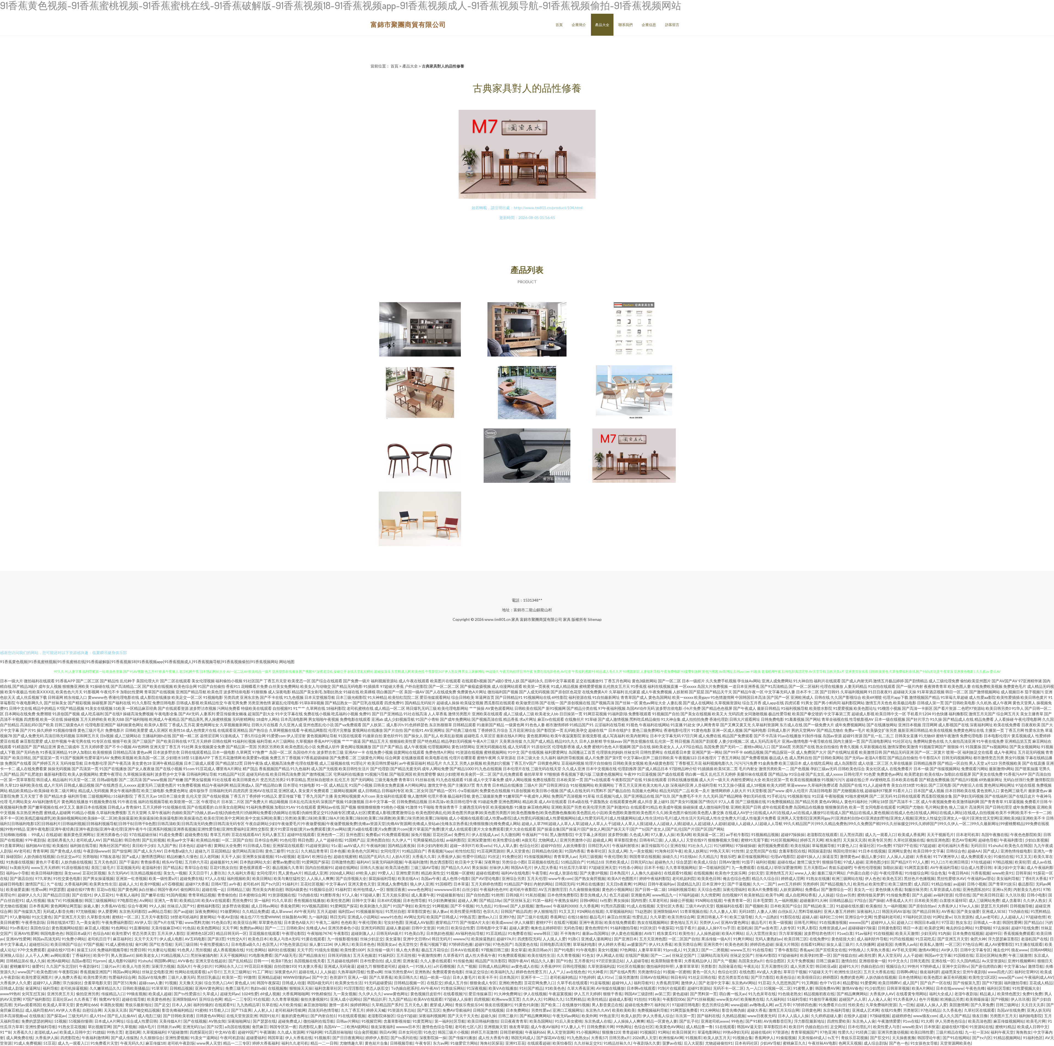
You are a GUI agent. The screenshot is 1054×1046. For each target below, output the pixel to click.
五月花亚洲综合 (522, 730)
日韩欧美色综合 (851, 768)
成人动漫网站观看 (507, 686)
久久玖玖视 (1015, 895)
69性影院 (560, 697)
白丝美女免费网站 (284, 686)
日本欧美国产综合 (785, 906)
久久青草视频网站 (681, 867)
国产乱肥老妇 (31, 774)
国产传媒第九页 (27, 911)
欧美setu (483, 845)
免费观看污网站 (974, 768)
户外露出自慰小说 (861, 873)
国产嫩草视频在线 (43, 807)
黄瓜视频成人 (1023, 735)
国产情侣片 (708, 801)
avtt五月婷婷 (789, 884)
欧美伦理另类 (594, 807)
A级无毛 (529, 840)
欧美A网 (684, 834)
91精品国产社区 (231, 774)
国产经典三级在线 (461, 730)
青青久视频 (849, 746)
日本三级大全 (528, 757)
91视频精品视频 (765, 834)
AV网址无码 (414, 917)
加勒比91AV (285, 807)
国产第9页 (613, 757)
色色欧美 (348, 922)
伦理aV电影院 (782, 856)
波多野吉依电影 (668, 708)
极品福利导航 (459, 796)
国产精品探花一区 (779, 752)
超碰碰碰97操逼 (862, 928)
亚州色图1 (354, 834)
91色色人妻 (535, 724)
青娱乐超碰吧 (840, 867)
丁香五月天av (145, 796)
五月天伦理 (536, 878)
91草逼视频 (1014, 801)
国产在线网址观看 (843, 752)
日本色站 (186, 845)
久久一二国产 (764, 884)
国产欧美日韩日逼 (987, 895)
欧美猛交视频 (471, 702)
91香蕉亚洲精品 (54, 752)
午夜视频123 (686, 757)
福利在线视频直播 (662, 686)
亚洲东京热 (249, 697)
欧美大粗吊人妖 (656, 785)
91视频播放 (72, 900)
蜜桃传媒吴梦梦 (870, 895)
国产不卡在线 (271, 697)
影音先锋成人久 (593, 895)
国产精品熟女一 (338, 702)
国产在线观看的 (200, 807)
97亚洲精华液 (1030, 680)
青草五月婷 (219, 834)
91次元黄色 (42, 917)
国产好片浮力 (917, 719)
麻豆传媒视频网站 (753, 856)
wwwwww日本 (447, 889)
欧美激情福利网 (965, 801)
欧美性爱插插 (1008, 697)
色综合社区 (529, 845)
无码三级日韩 (186, 944)
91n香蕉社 (19, 928)
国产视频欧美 (756, 906)
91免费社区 (512, 856)
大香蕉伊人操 (448, 856)
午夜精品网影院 (314, 730)
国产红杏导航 (160, 944)
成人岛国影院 (845, 763)
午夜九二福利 (327, 922)
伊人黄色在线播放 (626, 933)
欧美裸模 (367, 691)
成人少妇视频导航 (399, 719)
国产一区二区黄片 (930, 752)
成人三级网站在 (127, 735)
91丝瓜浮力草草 (573, 867)
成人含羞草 (1011, 900)
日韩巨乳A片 (599, 845)
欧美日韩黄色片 (245, 779)
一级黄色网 (514, 724)
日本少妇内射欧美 (432, 845)
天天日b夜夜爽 (618, 884)
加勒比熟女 (333, 691)
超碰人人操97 (709, 928)
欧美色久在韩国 (1018, 845)
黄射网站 (207, 917)
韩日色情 (132, 840)
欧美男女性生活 (102, 884)
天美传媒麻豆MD (165, 928)
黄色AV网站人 (831, 801)
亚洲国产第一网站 (707, 752)
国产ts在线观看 (597, 779)
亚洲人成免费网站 (777, 680)
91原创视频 (521, 790)
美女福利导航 (1007, 878)
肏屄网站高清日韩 (247, 851)
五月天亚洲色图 (652, 938)
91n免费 (884, 845)
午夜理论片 (210, 801)
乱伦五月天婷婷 (722, 774)
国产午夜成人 (744, 708)
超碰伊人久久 (29, 895)
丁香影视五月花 (688, 763)
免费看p (372, 834)
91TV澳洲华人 (945, 856)
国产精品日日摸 (56, 895)
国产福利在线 (119, 702)
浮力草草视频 (790, 933)
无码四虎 (736, 713)
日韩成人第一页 (930, 702)
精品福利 (60, 779)
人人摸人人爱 (554, 938)
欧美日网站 (261, 878)
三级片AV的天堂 (699, 906)
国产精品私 (172, 867)
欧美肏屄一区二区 (476, 774)
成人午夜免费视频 (656, 691)
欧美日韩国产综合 (66, 944)
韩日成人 (44, 779)
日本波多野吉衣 (166, 752)
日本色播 (337, 851)
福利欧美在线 (31, 785)
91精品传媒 (941, 884)
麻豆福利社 (122, 938)
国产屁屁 (696, 691)
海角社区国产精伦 (114, 845)
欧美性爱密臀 (424, 774)
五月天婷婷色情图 (486, 884)
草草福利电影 (584, 944)
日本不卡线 (653, 867)
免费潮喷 (44, 713)
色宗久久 (490, 911)
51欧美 (119, 708)
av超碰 (959, 884)
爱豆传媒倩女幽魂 (231, 713)
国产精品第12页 (229, 763)
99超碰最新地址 (450, 895)
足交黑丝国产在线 (761, 851)
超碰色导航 (987, 840)
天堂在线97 (696, 840)
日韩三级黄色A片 (69, 724)
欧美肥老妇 (914, 774)
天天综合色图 (709, 889)
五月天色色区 (105, 862)
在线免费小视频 (379, 752)
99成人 (38, 834)
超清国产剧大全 (261, 713)
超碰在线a (786, 862)
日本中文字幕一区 (380, 801)
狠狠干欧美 (121, 741)
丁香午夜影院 (785, 949)
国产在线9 (113, 713)
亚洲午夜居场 (590, 922)
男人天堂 (976, 763)
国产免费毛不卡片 (686, 796)
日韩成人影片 (778, 730)
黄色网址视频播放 (356, 746)
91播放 (520, 807)
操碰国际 (13, 856)
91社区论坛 (902, 741)
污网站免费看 (228, 708)
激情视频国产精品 (924, 697)
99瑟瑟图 (57, 889)
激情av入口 (487, 917)
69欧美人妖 (365, 873)
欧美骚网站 (604, 785)
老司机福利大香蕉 (953, 845)
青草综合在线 (196, 867)
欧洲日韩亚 (959, 862)
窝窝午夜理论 (110, 774)
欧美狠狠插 (102, 752)
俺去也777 (249, 917)
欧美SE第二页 (726, 768)
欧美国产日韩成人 (442, 917)
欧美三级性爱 (900, 884)
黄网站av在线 (328, 807)
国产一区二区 (669, 680)
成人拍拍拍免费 (695, 719)
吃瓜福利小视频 (344, 713)
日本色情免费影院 (562, 895)
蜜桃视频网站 (495, 752)
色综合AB (101, 933)
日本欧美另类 (925, 900)
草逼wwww (797, 785)
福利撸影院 (958, 713)
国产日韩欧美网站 (828, 757)
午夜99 (630, 774)
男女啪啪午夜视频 (323, 719)
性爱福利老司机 (887, 917)
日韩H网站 (589, 900)
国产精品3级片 (25, 686)
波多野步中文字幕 (170, 774)
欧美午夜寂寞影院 (566, 735)
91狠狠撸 (259, 691)
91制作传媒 (812, 735)
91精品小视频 (83, 812)
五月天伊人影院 (170, 933)
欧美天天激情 (906, 933)
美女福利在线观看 (391, 796)
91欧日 (443, 928)
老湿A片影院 (876, 757)
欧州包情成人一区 (368, 889)
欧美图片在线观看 (445, 680)
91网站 (639, 884)
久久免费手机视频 (721, 680)
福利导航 (264, 741)
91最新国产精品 (490, 724)
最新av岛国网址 (595, 933)
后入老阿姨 (209, 856)
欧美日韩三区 (795, 938)
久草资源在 (506, 757)
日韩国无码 (564, 884)
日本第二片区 (232, 801)
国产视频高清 (602, 702)
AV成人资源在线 (563, 873)
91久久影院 (142, 702)
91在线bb (688, 856)
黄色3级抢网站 (644, 680)
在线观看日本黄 (677, 752)
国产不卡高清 (765, 735)
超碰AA (974, 851)
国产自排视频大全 (351, 878)
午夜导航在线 (820, 741)
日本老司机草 (967, 834)
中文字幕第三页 (837, 713)
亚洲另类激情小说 (575, 840)
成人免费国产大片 (811, 752)
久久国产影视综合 (846, 697)
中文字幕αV (336, 884)
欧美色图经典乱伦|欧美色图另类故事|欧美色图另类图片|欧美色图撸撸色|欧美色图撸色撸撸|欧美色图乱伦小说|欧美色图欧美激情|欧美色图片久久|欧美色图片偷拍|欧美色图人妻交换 (570, 812)
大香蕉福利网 (75, 884)
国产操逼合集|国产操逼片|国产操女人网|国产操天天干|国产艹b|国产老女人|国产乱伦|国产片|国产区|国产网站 (630, 829)
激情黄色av (849, 856)
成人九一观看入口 (880, 834)
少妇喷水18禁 (177, 757)
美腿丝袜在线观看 (752, 774)
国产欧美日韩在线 (171, 741)
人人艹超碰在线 (328, 840)
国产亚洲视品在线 (639, 796)
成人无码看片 (519, 746)
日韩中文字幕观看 (559, 680)
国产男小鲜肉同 (827, 702)
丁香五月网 (1014, 730)
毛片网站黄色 (936, 807)
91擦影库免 (330, 895)
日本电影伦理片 (997, 735)
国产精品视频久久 (835, 884)
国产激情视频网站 (984, 691)
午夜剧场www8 (96, 851)
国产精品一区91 (443, 790)
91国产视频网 (72, 757)
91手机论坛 (777, 796)
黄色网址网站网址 (999, 785)
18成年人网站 (268, 719)
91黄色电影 (701, 730)
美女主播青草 (1031, 713)
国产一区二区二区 (443, 686)
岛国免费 (711, 746)
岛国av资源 (832, 735)
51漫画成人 (230, 735)
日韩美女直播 (906, 735)
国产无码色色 (27, 752)
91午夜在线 (127, 801)
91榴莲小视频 (889, 708)
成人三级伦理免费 (944, 680)
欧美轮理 (1022, 862)
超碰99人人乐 (883, 922)
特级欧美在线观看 (256, 708)
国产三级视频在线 (750, 801)
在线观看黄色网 (623, 801)
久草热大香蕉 (878, 949)
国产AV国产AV (1004, 680)
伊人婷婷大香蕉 (611, 944)
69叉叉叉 (67, 807)
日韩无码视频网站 (957, 757)
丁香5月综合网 (253, 735)
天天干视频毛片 (940, 834)
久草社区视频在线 (908, 840)
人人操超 (826, 895)
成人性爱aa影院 (982, 697)
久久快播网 (865, 944)
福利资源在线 (580, 697)
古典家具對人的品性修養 (634, 456)
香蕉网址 (557, 917)
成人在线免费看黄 (31, 768)
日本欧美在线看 (904, 779)
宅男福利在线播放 (348, 774)
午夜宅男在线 (79, 741)
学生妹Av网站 (749, 680)
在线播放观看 (412, 757)
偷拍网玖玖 (190, 889)
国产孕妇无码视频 (968, 796)
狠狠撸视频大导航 (723, 840)
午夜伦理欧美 (615, 856)
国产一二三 (274, 928)
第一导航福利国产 (714, 867)
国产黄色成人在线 (65, 851)
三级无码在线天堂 (546, 768)
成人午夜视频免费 (936, 801)
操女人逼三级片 (839, 944)
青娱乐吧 (727, 856)
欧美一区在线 (51, 719)
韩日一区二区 (956, 691)
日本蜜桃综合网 (252, 895)
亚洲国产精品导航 (191, 691)
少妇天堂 (755, 873)
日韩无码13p (641, 862)
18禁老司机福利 (184, 917)
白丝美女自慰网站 (230, 807)
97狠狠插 (552, 774)
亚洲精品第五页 (1018, 741)
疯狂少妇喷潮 (448, 774)
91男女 (807, 702)
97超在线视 (1025, 785)
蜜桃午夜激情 (947, 735)
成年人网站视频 (518, 779)
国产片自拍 (393, 730)
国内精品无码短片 (420, 702)
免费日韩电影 (163, 702)
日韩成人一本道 (986, 922)
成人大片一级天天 (714, 779)
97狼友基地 (110, 856)
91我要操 (973, 746)
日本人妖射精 (590, 741)
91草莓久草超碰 (954, 697)
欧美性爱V (121, 933)
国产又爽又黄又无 (735, 724)
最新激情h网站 (1001, 768)
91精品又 (269, 796)
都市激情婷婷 (557, 724)
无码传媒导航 (71, 763)
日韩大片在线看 (264, 724)
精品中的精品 (44, 708)
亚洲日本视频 (909, 724)
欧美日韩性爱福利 (383, 763)
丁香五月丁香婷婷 (245, 796)
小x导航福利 (468, 790)
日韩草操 (1023, 873)
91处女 (689, 724)
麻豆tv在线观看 (550, 719)
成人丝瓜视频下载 (31, 697)
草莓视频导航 (823, 845)
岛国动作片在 (304, 752)
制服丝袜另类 (915, 889)
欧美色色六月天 (69, 691)
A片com (368, 796)
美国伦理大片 (147, 680)
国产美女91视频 (684, 801)
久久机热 (984, 702)
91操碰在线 (100, 686)
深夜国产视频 (332, 801)
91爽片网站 (743, 938)
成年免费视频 (1024, 807)
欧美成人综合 (705, 862)
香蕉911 (233, 686)
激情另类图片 (459, 713)
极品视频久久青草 (287, 867)
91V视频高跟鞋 (315, 906)
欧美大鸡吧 (776, 785)
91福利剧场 (617, 713)
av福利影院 (455, 840)
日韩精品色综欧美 (547, 851)
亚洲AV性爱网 (26, 933)
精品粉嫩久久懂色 (182, 856)
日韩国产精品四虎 (516, 911)
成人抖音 (645, 801)
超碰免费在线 (196, 834)
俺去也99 (1001, 949)
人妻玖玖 (217, 873)
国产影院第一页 (550, 730)
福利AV (363, 862)
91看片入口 (903, 790)
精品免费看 (984, 719)
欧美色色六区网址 (362, 851)
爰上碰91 (661, 801)
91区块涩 (648, 928)
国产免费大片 (256, 801)
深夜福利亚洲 (681, 785)
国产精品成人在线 (958, 719)
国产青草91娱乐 (1002, 884)
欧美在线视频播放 (805, 779)
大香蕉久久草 (423, 856)
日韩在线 (822, 697)
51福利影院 (123, 796)
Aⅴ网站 (145, 900)
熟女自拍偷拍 (827, 746)
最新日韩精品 (768, 708)
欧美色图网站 (208, 928)
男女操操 (479, 867)
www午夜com (560, 878)
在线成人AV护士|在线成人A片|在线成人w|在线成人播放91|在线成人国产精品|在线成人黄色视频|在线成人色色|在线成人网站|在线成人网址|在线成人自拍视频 (860, 812)
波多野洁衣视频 (202, 708)
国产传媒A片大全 (474, 922)
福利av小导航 (17, 873)
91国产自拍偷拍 (211, 686)
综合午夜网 (137, 906)
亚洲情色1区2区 (200, 933)
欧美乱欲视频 (451, 735)
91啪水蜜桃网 (856, 796)
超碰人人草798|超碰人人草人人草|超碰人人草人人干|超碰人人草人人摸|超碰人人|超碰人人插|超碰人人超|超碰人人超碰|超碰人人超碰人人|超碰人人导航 (652, 823)
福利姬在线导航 (83, 845)
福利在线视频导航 (153, 801)
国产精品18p (490, 900)
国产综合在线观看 (327, 680)
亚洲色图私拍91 (976, 889)
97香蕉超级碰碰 (315, 757)
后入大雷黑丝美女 (761, 933)
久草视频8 (304, 741)
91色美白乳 (221, 922)
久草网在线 (315, 708)
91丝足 (494, 856)
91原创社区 (541, 746)
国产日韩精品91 (509, 697)
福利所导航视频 (570, 757)
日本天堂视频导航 (319, 697)
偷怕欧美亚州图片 (975, 680)
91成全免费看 (171, 834)
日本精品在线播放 (507, 785)
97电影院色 (127, 900)
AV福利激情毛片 (46, 801)
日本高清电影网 (294, 719)
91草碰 (591, 719)
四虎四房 (240, 790)
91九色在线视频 (488, 768)
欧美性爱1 (877, 884)
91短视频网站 (582, 785)
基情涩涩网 (209, 735)
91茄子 (748, 862)
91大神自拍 (803, 680)
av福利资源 (943, 895)
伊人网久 (341, 944)
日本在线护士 (619, 730)
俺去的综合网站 (959, 928)
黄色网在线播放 (74, 801)
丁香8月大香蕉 (1034, 878)
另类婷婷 (810, 884)
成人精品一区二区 (389, 708)
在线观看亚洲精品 (232, 730)
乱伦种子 (127, 680)
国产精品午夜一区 (748, 691)
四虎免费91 (394, 702)
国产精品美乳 (192, 719)
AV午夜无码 (304, 911)
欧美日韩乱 (22, 757)
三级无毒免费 (386, 779)
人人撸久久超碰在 (646, 873)
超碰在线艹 (597, 730)
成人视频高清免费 (279, 763)
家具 (515, 619)
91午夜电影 (586, 949)
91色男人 (185, 949)
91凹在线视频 (901, 938)
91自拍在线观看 (881, 686)
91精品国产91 (582, 724)
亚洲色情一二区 (330, 834)
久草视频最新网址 (235, 724)
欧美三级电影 (152, 790)
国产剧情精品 (916, 680)
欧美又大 (719, 713)
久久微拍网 (510, 834)
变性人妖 (512, 680)
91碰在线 (351, 691)
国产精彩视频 (79, 702)
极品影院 (1025, 884)
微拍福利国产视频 (502, 691)
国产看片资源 (945, 708)
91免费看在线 (519, 933)
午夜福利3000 (565, 906)
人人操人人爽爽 (320, 878)
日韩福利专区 (393, 790)
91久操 (936, 719)
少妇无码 (928, 933)
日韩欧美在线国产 (529, 708)
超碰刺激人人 (362, 933)
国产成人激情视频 (613, 719)
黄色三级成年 (68, 746)
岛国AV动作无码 (640, 708)
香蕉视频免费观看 (1018, 933)
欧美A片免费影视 (763, 889)
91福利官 (343, 889)
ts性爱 (605, 900)
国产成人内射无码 (857, 680)
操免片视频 (420, 834)
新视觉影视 (591, 735)
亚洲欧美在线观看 (487, 713)
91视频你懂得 (65, 730)
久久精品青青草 (314, 851)
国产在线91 (414, 730)
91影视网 (91, 691)
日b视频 (107, 735)
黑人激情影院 (561, 834)
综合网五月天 (1007, 713)
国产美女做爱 (968, 911)
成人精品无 (338, 785)
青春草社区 (596, 851)
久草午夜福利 (159, 812)
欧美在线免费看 (1007, 724)
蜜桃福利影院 (208, 906)
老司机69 (251, 884)
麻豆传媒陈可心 (654, 845)
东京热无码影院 (132, 911)
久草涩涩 (487, 735)
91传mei (501, 906)
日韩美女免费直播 (388, 785)
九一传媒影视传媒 (342, 938)
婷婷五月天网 (811, 840)
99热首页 (467, 917)
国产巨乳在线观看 (368, 702)
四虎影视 (31, 719)
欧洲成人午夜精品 (164, 719)
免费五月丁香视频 (285, 757)
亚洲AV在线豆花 (263, 790)
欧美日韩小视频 (545, 790)
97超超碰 (927, 845)
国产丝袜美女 (55, 702)
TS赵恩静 (643, 911)
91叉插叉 (691, 949)
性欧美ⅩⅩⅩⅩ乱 (42, 691)
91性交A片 (236, 938)
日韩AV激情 (729, 862)
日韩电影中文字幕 (491, 928)
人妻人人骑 (766, 911)
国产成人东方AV (147, 851)
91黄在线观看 (313, 938)
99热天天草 (719, 851)
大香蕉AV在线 (113, 906)
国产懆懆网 (121, 851)
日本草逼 (461, 884)
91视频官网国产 (932, 746)
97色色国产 (502, 944)
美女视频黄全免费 (209, 746)
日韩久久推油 (371, 867)
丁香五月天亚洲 (628, 785)
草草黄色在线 (270, 922)
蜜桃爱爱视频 (590, 686)
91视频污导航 (376, 774)
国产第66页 (781, 746)
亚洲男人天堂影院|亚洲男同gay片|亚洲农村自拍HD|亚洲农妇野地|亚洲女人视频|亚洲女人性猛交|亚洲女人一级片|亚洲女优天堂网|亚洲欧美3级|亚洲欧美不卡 (911, 818)
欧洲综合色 (321, 856)
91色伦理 (288, 840)
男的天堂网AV (803, 730)
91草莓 (589, 796)
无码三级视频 (590, 856)
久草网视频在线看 (284, 730)
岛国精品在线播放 (809, 807)
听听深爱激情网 (787, 867)
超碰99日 (993, 933)
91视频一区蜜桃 (460, 873)
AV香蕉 (947, 911)
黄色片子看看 (47, 862)
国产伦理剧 (379, 768)
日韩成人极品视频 (79, 785)
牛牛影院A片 (930, 757)
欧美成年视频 (670, 807)
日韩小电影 (1036, 895)
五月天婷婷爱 (92, 746)
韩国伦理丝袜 (844, 851)
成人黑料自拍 (800, 757)
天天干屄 (304, 949)
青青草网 (40, 851)
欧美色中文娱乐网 (730, 873)
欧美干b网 (774, 895)
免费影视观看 (639, 713)
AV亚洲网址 (434, 730)
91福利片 (290, 884)
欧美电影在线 (436, 757)
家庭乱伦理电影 (285, 702)
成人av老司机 (986, 917)
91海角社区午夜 (668, 851)
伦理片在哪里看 (462, 757)
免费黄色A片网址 (472, 691)
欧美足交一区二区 (187, 697)
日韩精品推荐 (925, 763)
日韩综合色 (955, 851)
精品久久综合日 (765, 878)
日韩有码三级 (650, 840)
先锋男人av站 (906, 944)
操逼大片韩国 (786, 944)
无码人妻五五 (273, 834)
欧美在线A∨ (408, 878)
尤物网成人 (547, 840)
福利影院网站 (853, 702)
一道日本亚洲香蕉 (744, 686)
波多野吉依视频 (235, 906)
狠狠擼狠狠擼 (368, 807)
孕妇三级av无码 (823, 768)
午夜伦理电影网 (1027, 719)
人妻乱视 (674, 702)
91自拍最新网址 (606, 697)
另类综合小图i (514, 862)
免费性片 (461, 834)
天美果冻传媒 (510, 741)
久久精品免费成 (255, 911)
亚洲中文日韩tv (416, 938)
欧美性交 (422, 906)
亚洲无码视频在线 (491, 746)
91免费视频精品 (780, 801)
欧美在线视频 (940, 730)
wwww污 (461, 938)
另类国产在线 (803, 746)
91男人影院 (807, 928)
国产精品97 (900, 862)
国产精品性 (109, 680)
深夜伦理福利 (734, 889)
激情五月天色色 (878, 702)
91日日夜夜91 (880, 691)
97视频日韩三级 (495, 949)
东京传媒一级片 (380, 949)
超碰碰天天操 (904, 691)
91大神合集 (671, 719)
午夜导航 (539, 873)
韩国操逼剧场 (819, 851)
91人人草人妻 (505, 845)
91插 (468, 779)
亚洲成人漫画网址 (596, 938)
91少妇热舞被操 (442, 900)
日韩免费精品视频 (412, 801)
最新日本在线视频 (91, 807)
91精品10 (595, 862)
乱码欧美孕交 (575, 730)
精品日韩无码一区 (231, 933)
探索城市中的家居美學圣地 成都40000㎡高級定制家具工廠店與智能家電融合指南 (634, 330)
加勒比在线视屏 (957, 774)
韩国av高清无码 (46, 938)
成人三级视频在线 (334, 763)
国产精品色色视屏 (717, 708)
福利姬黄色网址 (130, 724)
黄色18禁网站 (463, 746)
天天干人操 (230, 856)
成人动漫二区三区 (873, 763)
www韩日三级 (546, 933)
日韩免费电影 (772, 719)
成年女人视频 (49, 686)
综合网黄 (392, 757)
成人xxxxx (834, 774)
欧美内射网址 (637, 735)
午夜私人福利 (127, 895)
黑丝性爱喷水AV (951, 878)
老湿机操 (744, 928)
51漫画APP (200, 757)
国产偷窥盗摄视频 (475, 686)
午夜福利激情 (416, 862)
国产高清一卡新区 (917, 708)
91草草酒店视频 (930, 691)
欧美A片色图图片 (622, 878)
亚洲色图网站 (510, 801)
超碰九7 (202, 851)
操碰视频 (71, 719)
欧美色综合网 (185, 686)
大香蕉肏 (923, 856)
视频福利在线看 (729, 906)
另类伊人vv (709, 922)
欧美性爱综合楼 (506, 840)
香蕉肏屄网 (289, 906)
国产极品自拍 (619, 790)
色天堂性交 (407, 944)
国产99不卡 (733, 752)
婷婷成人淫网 (792, 878)
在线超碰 (53, 834)
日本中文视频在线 (601, 768)
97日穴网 (689, 735)
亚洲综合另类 (513, 878)
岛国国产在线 (850, 785)
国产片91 (28, 730)
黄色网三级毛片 (1013, 790)
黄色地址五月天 (683, 922)
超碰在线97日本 (61, 949)
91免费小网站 (73, 938)
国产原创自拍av (922, 906)
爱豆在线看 (9, 741)
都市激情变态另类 (988, 757)
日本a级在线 (578, 801)
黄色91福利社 (856, 801)
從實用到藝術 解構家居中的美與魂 (420, 456)
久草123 (12, 785)
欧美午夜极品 (16, 691)
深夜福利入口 (868, 911)
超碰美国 (884, 944)
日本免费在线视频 (967, 933)
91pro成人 (672, 949)
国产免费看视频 (754, 757)
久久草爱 (657, 917)
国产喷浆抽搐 (1026, 768)
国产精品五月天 (375, 741)
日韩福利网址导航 (201, 774)
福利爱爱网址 (556, 752)
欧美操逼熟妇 (482, 938)
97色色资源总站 (293, 944)
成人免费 (583, 746)
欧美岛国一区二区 (149, 757)
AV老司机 (22, 851)
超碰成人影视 (862, 713)
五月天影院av (814, 867)
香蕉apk (806, 949)
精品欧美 (530, 801)
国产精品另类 (806, 801)
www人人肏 (805, 873)
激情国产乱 (34, 884)
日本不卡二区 (807, 691)
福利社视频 (765, 862)
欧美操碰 (42, 790)
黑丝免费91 (242, 900)
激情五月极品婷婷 (888, 680)
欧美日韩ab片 (540, 949)
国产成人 (990, 851)
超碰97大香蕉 (197, 884)
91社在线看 (222, 779)
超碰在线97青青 (80, 889)
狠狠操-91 (956, 746)
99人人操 (157, 906)
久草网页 (243, 752)
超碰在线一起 (213, 889)
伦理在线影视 (306, 763)
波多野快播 (617, 834)
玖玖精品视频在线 (145, 873)
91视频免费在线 (103, 801)
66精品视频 (754, 752)
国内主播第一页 (846, 741)
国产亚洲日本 (625, 938)
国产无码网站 (362, 779)
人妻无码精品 (855, 686)
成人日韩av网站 (264, 906)
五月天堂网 (137, 812)
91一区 (322, 785)
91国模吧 (443, 884)
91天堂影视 (757, 790)
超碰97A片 (506, 938)
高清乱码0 (29, 724)
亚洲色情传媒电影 (1015, 851)
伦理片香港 (437, 796)
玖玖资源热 (963, 917)
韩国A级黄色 (296, 889)
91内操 (944, 933)
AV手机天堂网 (904, 949)
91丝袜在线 (425, 779)
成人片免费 (594, 757)
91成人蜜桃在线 (119, 944)
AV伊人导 (142, 922)
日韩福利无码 (220, 790)
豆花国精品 (220, 851)
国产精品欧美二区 (818, 906)
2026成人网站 (341, 873)
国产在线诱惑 (106, 785)
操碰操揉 (690, 807)
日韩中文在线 (20, 708)
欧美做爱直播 (17, 889)
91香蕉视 (639, 686)
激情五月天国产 (982, 713)
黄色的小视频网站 (617, 889)
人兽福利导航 (705, 785)
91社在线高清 (415, 713)
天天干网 (229, 928)
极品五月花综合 (434, 949)
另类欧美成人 (616, 862)
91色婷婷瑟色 (416, 724)
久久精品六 (708, 856)
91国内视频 (176, 895)
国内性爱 (638, 900)
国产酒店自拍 (21, 878)
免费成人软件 (328, 746)
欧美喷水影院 (820, 708)
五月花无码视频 (1031, 752)
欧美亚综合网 (244, 922)
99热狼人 (856, 949)
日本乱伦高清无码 (304, 801)
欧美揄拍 (60, 845)
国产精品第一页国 (241, 746)
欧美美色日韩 (709, 878)
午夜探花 (665, 928)
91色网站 (119, 928)
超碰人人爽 (467, 900)
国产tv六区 (270, 884)
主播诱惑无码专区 (474, 807)
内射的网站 (543, 884)
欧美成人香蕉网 (911, 834)
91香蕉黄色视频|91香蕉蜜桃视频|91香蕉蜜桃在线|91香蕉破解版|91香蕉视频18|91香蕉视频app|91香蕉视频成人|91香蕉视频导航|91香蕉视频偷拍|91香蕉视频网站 (139, 661)
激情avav (543, 906)
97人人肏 (350, 895)
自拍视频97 (732, 895)
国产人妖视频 (521, 906)
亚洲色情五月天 (779, 873)
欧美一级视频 (780, 922)
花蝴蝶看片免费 (254, 686)
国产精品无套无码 (405, 768)
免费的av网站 (251, 928)
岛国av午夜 (430, 878)
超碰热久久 (664, 862)
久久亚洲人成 (290, 724)
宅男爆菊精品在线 (428, 840)
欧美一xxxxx (682, 697)
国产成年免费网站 (455, 719)
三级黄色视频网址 (607, 774)
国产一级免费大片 (818, 724)
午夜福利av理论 (980, 878)
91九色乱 (484, 906)
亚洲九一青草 (165, 900)
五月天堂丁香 (31, 796)
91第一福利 (542, 900)
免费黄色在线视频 (495, 790)
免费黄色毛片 (1014, 686)
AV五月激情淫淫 (553, 889)
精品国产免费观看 (737, 735)
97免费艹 (260, 752)
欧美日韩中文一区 (890, 713)
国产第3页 (216, 938)
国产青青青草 (991, 801)
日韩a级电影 (107, 779)
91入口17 (939, 862)
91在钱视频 (883, 933)
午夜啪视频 (834, 796)
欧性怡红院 (465, 851)
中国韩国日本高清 (750, 697)
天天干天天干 (145, 938)
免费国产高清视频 (566, 796)
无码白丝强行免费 (1018, 779)
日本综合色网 (265, 840)
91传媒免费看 (898, 895)
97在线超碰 (981, 862)
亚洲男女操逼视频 (257, 856)
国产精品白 (1033, 922)
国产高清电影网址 (876, 741)
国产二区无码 (880, 796)
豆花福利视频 (572, 763)
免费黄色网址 (176, 790)
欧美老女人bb (547, 713)
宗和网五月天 (87, 735)
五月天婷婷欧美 (93, 719)
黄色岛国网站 (659, 697)
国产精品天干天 (718, 691)
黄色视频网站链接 (67, 928)
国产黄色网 (127, 889)
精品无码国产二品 (674, 790)
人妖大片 (738, 790)
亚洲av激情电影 (795, 741)
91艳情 (497, 895)
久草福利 (616, 691)
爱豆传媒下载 (289, 796)
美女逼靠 (393, 938)
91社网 (187, 746)
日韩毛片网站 (805, 922)
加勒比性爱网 (131, 691)
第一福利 (262, 900)
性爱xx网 (39, 889)
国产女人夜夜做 (141, 768)
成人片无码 (53, 785)
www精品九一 (664, 895)
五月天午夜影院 (154, 917)
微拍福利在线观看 (39, 680)
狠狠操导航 (831, 862)
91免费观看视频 (395, 834)
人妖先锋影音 (574, 845)
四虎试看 (792, 702)
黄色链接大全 (842, 938)
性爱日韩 (137, 949)
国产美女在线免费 (987, 774)
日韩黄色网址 (548, 763)
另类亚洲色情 (259, 702)
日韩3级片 (514, 895)
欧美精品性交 (211, 702)
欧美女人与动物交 (315, 686)
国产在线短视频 (215, 796)
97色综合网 (972, 944)
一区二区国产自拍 (237, 840)
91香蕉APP (65, 680)
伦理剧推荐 (627, 768)
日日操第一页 (570, 713)
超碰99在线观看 (301, 834)
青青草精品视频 (201, 895)
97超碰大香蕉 (392, 686)
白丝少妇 (470, 889)
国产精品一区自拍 (952, 763)
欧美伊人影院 (155, 724)
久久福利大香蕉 (241, 873)
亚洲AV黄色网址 (735, 922)
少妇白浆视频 (1036, 840)
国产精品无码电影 (347, 686)
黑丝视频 (203, 949)
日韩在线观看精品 (196, 752)
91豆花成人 (205, 768)
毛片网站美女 (20, 801)
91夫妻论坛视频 (161, 949)
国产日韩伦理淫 (998, 807)
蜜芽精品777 (447, 922)
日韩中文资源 (423, 928)
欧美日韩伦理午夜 (461, 801)
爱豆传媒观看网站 (435, 697)
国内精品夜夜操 (401, 845)
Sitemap (595, 619)
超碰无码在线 (257, 774)
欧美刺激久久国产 (375, 906)
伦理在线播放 (831, 686)
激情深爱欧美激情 (902, 746)
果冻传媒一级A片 (716, 938)
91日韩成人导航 (256, 845)
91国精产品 (354, 840)
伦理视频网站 (439, 746)
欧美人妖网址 (695, 851)
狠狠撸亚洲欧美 (75, 686)
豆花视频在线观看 (264, 933)
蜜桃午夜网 (486, 757)
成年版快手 (198, 790)
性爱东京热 (1034, 730)
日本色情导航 (414, 900)
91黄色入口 (847, 845)
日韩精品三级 (238, 889)
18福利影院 (336, 708)
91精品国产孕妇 (517, 884)
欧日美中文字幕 (468, 862)
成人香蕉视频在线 (228, 949)
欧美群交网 (934, 928)
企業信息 (649, 25)
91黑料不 (599, 790)
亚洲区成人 (288, 790)
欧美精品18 (189, 900)
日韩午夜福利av (661, 884)
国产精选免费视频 (934, 779)
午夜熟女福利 (566, 900)
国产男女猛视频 (197, 779)
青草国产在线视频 (159, 691)
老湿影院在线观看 (822, 834)
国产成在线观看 (670, 774)
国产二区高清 (130, 779)
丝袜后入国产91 (181, 906)
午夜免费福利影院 (117, 922)
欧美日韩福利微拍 (46, 873)
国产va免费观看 (348, 724)
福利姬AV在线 (38, 845)
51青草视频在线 (693, 911)
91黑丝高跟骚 (612, 906)
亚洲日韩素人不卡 (712, 917)
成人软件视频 (55, 741)
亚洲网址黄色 (899, 851)
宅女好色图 (393, 922)
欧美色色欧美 (736, 944)
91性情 (737, 851)
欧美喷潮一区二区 (185, 801)
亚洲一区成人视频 (727, 730)
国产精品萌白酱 (268, 785)
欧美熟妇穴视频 (496, 763)
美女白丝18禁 (903, 785)
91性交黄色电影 (67, 878)
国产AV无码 (188, 713)
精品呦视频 (278, 801)
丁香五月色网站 (617, 680)
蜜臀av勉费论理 (286, 862)
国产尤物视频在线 (848, 790)
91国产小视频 (360, 785)
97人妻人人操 (662, 834)
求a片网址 (528, 719)
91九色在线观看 (449, 779)
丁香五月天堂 (275, 680)
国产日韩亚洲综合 (554, 785)
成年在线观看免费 (777, 807)
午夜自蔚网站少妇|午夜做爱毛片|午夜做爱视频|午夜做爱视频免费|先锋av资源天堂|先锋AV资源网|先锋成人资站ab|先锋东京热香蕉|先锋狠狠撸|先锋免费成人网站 (383, 823)
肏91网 (141, 944)
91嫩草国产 (513, 796)
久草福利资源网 (765, 724)
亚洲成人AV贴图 (419, 922)
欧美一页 (856, 807)
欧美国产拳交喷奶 (807, 713)
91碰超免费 (488, 801)
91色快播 (940, 713)
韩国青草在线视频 (644, 856)
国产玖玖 (663, 796)
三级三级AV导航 (425, 867)
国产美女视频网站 (1025, 746)
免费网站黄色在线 (928, 741)
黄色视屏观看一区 (254, 867)
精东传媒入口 (75, 697)
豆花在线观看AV (245, 834)
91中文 (514, 752)
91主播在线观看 (1028, 944)
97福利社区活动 (916, 917)
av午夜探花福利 (412, 763)
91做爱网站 (230, 911)
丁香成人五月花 (181, 724)
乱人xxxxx (127, 785)
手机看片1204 (919, 713)
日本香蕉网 (38, 906)
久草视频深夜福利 (138, 774)
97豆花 (947, 922)
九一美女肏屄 (87, 922)
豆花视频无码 (127, 867)
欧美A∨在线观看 (215, 900)
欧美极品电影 (904, 702)
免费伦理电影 (971, 735)
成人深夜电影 (279, 691)
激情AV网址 (928, 949)
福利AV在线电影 (515, 873)
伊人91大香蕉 (660, 944)
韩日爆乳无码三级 (421, 708)
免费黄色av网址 (890, 774)
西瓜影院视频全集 (936, 796)
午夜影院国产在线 (627, 779)
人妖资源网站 (791, 889)
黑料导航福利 (810, 911)
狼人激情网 (417, 796)
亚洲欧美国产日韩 (745, 807)
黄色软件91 (393, 735)
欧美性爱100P (352, 949)
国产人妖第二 (373, 724)
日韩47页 (219, 884)
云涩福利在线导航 (610, 724)
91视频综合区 (321, 889)
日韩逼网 (55, 697)
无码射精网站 (243, 719)
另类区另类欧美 (270, 746)
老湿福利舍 (151, 867)
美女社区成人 (877, 768)
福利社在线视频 (281, 949)
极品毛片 (597, 917)
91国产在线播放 (113, 768)
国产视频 (348, 807)
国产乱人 (431, 735)
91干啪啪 (426, 807)
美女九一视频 (174, 873)
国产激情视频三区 (317, 774)
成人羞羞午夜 (422, 895)
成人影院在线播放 (155, 697)
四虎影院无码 (528, 938)
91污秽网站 (723, 845)
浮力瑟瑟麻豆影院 (1003, 938)
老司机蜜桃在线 (360, 708)
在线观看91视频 (677, 873)
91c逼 (336, 845)
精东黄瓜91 (667, 933)
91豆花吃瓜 (925, 938)
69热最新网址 (990, 779)
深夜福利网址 (981, 724)
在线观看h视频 (474, 680)
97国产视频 (93, 944)
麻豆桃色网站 (538, 807)
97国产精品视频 (70, 708)
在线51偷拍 (577, 917)
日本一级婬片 (693, 680)
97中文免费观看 (31, 949)
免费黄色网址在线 (968, 730)
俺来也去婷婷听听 (546, 928)
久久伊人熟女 (1034, 900)
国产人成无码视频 (534, 691)
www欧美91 (1002, 873)
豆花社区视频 (93, 873)
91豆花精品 (496, 933)
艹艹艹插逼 (351, 741)
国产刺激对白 (618, 807)
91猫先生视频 (326, 949)
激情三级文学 (808, 862)
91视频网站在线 (537, 697)
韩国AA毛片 (521, 867)
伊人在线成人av (485, 834)
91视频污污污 (833, 779)
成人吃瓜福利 (92, 713)
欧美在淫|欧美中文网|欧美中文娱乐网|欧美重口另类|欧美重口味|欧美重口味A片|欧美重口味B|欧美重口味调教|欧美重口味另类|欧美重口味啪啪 (326, 818)
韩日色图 (305, 840)
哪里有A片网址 (229, 768)
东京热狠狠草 (440, 724)
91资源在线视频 (469, 752)
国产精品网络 (730, 796)
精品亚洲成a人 (241, 785)
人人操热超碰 (707, 933)
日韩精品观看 (464, 724)
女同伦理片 (390, 851)
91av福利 (863, 933)
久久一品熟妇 (766, 917)
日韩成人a (116, 807)
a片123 (991, 763)
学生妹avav (612, 741)
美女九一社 (863, 889)
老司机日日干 (99, 938)
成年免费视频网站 (850, 724)
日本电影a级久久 (178, 851)
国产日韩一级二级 (650, 889)
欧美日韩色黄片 (1034, 697)
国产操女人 (413, 735)
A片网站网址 (416, 785)
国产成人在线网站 (698, 702)
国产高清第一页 (85, 768)
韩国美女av (386, 944)
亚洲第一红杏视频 (131, 878)
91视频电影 (213, 697)
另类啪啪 (90, 856)
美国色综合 (39, 928)
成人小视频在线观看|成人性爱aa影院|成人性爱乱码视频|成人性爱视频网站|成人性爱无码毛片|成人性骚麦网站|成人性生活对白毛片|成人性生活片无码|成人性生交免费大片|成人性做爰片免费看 (612, 818)
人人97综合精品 (689, 746)
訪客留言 (672, 25)
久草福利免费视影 (111, 812)
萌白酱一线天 (696, 774)
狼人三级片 (958, 807)
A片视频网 (622, 746)
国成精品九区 (688, 884)
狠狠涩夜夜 (395, 889)
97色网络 (628, 949)
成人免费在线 (709, 735)
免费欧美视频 (121, 757)
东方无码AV (118, 873)
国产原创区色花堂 (566, 691)
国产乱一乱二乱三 (878, 735)
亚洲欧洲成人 (802, 697)
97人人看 (727, 801)
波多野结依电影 (236, 691)
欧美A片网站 (733, 933)
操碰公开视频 (681, 900)
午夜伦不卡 (109, 691)
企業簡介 (579, 25)
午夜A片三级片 (485, 741)
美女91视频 (608, 949)
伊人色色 (872, 878)
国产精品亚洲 (44, 746)
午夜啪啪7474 (319, 933)
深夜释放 (492, 862)
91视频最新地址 (369, 911)
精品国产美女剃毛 (307, 691)
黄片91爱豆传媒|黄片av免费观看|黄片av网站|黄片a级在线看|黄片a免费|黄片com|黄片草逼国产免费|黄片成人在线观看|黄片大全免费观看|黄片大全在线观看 (403, 829)
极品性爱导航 (779, 713)
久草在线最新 (901, 763)
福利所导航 (77, 796)
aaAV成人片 (354, 845)
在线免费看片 (901, 768)
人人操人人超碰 (900, 856)
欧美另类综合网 (681, 917)
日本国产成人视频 (928, 790)
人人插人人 (674, 840)
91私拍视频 (535, 895)
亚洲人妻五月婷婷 (839, 911)
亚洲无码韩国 (372, 928)
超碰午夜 (204, 845)
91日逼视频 (647, 774)
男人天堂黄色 (517, 851)
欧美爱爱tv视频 (255, 757)
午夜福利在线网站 (654, 724)
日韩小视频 (976, 884)
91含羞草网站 (12, 845)
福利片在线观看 (827, 680)
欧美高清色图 (396, 867)
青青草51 (406, 779)
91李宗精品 (296, 779)
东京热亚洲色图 (29, 812)
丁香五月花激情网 (226, 757)
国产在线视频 (532, 752)
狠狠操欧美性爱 (402, 741)
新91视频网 (556, 708)
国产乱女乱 (815, 774)
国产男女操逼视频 (98, 878)
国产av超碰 (183, 911)
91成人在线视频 (640, 906)
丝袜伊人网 (499, 867)
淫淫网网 (929, 724)
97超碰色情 (1035, 917)
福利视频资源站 (384, 680)
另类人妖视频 (470, 763)
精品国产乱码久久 (374, 856)
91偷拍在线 (1003, 856)
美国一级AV (414, 691)
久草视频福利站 (619, 911)
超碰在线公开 (857, 779)
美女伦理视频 (203, 680)
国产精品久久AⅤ (455, 867)
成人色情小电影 (455, 878)
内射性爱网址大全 (746, 779)
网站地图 (287, 661)
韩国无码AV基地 (896, 911)
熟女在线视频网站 (652, 922)
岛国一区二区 (280, 752)
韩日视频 (682, 741)
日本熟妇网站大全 (255, 862)
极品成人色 (778, 757)
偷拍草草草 (533, 774)
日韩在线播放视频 (683, 779)
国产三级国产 (143, 741)
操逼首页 (830, 856)
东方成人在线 (791, 724)
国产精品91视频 (964, 779)
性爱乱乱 (640, 917)
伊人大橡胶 (524, 922)
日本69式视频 (389, 900)
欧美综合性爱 (462, 928)
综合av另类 (845, 895)
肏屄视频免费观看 (773, 845)
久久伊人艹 (401, 840)
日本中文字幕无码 (665, 735)
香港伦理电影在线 (123, 697)
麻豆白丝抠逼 (618, 917)
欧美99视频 (150, 884)
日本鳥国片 (619, 873)
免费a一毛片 (854, 730)
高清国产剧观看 (704, 741)
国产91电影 (564, 949)
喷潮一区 (954, 752)
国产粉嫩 (175, 779)
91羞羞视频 (794, 719)
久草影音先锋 (98, 917)
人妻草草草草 (649, 949)
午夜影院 (341, 933)
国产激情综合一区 (836, 889)
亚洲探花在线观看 (288, 845)
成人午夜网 (1002, 702)
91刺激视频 (354, 801)
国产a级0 (495, 680)
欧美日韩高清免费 (285, 774)
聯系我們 (625, 25)
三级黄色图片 (164, 785)
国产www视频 (155, 779)
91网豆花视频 (595, 713)
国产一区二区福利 (804, 686)
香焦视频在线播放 (309, 900)
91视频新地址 (799, 796)
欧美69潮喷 (872, 697)
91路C (573, 938)
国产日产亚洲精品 (387, 713)
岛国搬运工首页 (581, 752)
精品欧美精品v (21, 790)
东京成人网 (617, 851)
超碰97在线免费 (1025, 928)
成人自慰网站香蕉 (800, 895)
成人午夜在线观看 (414, 680)
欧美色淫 (215, 691)
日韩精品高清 (124, 752)
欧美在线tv (933, 774)
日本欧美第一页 (569, 779)
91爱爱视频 (843, 708)
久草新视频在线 (873, 746)
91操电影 (307, 785)
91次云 (293, 851)
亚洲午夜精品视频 (167, 763)
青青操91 (134, 807)
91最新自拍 (372, 735)
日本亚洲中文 (713, 884)
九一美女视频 (640, 851)
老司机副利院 (683, 878)
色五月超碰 (619, 895)
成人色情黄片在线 (201, 730)
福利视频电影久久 (718, 763)
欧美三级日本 (790, 763)
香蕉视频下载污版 (576, 774)
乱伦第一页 (664, 741)
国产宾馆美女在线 (830, 949)
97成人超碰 (853, 862)
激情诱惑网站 (152, 856)
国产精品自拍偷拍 (902, 757)
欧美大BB (116, 719)
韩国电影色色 (51, 933)
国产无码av (854, 757)
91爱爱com (276, 735)
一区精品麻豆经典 (141, 708)
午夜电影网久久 (29, 702)
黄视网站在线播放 (367, 730)
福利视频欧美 (238, 878)
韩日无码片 (441, 938)
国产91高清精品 (774, 686)
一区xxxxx (687, 686)
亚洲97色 (507, 917)
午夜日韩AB (958, 873)
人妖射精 (680, 691)
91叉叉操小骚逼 (731, 785)
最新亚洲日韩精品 (913, 730)
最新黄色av (1037, 790)
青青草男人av (565, 856)
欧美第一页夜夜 (536, 686)
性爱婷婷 (1043, 735)
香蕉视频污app (440, 851)
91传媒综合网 (916, 873)
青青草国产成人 (634, 697)
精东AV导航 (172, 862)
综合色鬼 (938, 873)
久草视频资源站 (727, 702)
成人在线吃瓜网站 (818, 763)
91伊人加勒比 (80, 752)
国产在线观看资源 (173, 708)
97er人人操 (969, 906)
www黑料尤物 (197, 922)
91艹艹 (299, 708)
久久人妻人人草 (723, 911)
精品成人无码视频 (93, 790)
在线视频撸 (703, 873)
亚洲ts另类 (1001, 889)
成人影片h (395, 724)
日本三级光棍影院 (351, 697)
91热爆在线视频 (19, 862)
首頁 (559, 25)
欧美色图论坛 (865, 708)
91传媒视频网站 (537, 856)
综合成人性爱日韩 (976, 867)
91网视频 (440, 906)
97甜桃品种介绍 (683, 768)
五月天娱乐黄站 (395, 895)
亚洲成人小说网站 (362, 917)
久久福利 (548, 757)
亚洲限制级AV (665, 911)
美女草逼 (518, 949)
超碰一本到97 (461, 845)
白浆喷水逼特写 (953, 900)
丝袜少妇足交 (371, 938)
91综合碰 (797, 774)
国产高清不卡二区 (904, 801)
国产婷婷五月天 (45, 763)
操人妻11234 (320, 944)
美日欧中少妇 (143, 845)
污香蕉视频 (980, 873)
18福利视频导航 (681, 889)
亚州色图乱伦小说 (318, 724)
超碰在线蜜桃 (345, 856)
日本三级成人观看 (199, 763)
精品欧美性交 (432, 873)
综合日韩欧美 (462, 697)
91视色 (632, 724)
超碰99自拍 (550, 845)
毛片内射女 (748, 768)
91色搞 (189, 928)
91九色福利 (300, 768)
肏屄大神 (978, 938)
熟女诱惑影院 (441, 862)
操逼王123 (86, 949)
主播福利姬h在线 (156, 735)
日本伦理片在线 (516, 768)
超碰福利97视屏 (878, 790)
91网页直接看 (916, 867)
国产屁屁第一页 (45, 757)
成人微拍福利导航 (714, 807)
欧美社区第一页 (775, 779)
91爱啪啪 (983, 928)
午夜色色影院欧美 (1025, 834)
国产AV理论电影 (485, 878)
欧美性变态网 (338, 900)
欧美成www (502, 922)
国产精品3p (778, 774)
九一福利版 (318, 917)
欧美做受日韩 (527, 702)
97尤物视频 (86, 911)
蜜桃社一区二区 (125, 917)
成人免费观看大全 (976, 856)
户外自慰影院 (416, 686)
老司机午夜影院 (522, 889)
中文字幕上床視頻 (590, 834)
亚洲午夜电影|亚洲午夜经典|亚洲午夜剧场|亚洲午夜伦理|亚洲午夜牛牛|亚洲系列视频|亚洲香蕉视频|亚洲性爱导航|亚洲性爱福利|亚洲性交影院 (147, 829)
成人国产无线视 (324, 768)
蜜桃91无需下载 (754, 840)
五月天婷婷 (152, 807)
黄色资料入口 (988, 790)
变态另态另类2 (272, 779)
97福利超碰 (689, 895)
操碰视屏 (99, 702)
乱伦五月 (342, 779)
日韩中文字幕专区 (975, 949)
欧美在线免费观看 (619, 922)
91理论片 (359, 763)
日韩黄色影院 (889, 928)
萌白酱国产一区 (389, 691)
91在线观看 (306, 807)
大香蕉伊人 (947, 906)
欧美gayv (702, 697)
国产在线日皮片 (1021, 796)
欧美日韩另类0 (998, 708)
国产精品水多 (55, 796)
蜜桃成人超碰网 (57, 812)
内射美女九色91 (1027, 889)
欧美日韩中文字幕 (928, 851)
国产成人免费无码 (28, 735)
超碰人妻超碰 (397, 928)
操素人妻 (91, 906)
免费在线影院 (544, 779)
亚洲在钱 (678, 845)
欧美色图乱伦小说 (300, 746)
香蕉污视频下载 (433, 944)
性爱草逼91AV (97, 757)
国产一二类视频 (714, 949)
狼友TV (53, 900)
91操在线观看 (655, 779)
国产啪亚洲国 (400, 774)
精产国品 (250, 768)
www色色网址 (420, 889)
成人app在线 (773, 702)
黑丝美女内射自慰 (267, 889)
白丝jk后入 (787, 911)
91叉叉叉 (1023, 856)
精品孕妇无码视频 (456, 741)
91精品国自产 (413, 851)
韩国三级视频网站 (100, 900)
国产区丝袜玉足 (516, 900)
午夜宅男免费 (235, 702)
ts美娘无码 (19, 867)
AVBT (649, 933)
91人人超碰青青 (876, 785)
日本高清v (436, 801)
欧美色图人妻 (959, 686)
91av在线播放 (789, 735)
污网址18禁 (878, 801)
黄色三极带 (274, 851)
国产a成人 (130, 856)
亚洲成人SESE (994, 911)
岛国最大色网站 (645, 790)
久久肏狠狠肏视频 (584, 889)
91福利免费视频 (260, 807)
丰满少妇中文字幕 (1009, 867)
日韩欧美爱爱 (136, 730)
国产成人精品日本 (653, 768)
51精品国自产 (572, 862)
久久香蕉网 (589, 906)
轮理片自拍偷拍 (598, 763)
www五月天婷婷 (45, 867)
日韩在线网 (221, 741)
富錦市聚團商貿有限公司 (408, 24)
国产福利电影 (755, 730)
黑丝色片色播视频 (919, 878)
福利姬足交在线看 (977, 752)
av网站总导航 (159, 911)
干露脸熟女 (599, 801)
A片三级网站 (284, 741)
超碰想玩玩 (38, 944)
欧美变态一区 (299, 680)
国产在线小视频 (168, 768)
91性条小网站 (630, 867)
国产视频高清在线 (487, 719)
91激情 (411, 807)
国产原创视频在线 (575, 702)
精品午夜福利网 (215, 785)
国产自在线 (641, 746)
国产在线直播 (1033, 763)
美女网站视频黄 (347, 796)
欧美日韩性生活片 (354, 768)
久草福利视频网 (853, 691)
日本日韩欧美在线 (960, 790)
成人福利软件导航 (872, 938)
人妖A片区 (401, 856)
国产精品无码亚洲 (898, 752)
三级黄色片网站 (370, 757)
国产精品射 (112, 840)
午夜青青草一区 (737, 900)
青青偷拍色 (227, 895)
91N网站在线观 (708, 900)
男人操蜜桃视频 (217, 719)
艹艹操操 (476, 708)
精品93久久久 (566, 741)
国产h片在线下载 (168, 922)
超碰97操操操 (792, 834)
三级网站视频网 (343, 790)
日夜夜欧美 (1031, 724)
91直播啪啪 (139, 928)
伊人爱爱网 (107, 911)
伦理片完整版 (339, 730)
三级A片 (531, 785)
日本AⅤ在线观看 (464, 949)
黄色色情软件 (596, 928)
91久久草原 (281, 900)
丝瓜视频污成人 (609, 796)
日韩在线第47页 (60, 922)
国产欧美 (46, 724)
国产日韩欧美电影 (960, 702)
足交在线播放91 (589, 680)
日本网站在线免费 (20, 713)
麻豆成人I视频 (97, 928)
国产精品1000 (462, 768)
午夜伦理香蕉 (890, 873)
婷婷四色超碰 (761, 944)
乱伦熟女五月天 (616, 686)
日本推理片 (707, 757)
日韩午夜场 (253, 763)
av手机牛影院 (737, 834)
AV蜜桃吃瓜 (880, 779)
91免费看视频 (189, 785)
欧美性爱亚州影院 (465, 911)
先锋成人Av (316, 928)
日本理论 (290, 785)
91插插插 (705, 768)
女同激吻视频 (755, 713)
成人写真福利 (613, 735)
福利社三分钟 (831, 917)
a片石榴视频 (172, 884)
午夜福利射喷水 (625, 845)
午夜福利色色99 (493, 889)
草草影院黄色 (625, 840)
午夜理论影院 (293, 933)
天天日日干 (198, 873)
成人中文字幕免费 (488, 779)
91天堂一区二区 (82, 779)
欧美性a (860, 884)
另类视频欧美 (1009, 763)
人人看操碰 (1004, 719)
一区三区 (952, 944)
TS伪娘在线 (308, 895)
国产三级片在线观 (532, 917)
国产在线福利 (996, 796)
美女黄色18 (142, 763)
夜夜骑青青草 (935, 686)
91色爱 (870, 774)
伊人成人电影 (171, 938)
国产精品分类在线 (582, 708)
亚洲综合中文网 (858, 917)
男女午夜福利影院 (125, 790)
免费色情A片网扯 (440, 752)
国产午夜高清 (119, 763)
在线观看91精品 (644, 807)
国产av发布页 (765, 928)
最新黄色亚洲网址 (78, 834)
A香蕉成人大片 (899, 900)
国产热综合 (258, 730)
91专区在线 (101, 741)
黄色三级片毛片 (90, 730)
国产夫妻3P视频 (593, 873)
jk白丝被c (147, 889)
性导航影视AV (861, 719)
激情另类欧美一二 (774, 768)
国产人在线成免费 (440, 691)
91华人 (1018, 708)
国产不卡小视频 (118, 746)
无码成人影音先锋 (58, 911)
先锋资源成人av (832, 928)
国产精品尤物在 (830, 730)
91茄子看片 (685, 928)
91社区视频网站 (784, 840)
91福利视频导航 (794, 708)
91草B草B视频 (311, 702)
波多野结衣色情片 (819, 933)
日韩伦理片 (853, 774)
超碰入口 (904, 922)
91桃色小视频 (393, 807)
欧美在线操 (800, 845)
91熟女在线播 (818, 878)
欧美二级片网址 (64, 790)
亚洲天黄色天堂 (361, 884)
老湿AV (303, 856)
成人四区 (921, 884)
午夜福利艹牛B (535, 834)
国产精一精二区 (185, 735)
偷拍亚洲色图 (937, 840)
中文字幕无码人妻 (779, 691)
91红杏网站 (256, 949)
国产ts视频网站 (995, 746)
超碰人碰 (809, 917)
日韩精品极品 (840, 900)
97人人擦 (921, 862)
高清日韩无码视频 (59, 735)
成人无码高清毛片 (765, 741)
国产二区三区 (87, 680)
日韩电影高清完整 (555, 944)
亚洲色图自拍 (377, 840)
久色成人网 (639, 834)
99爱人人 (386, 873)
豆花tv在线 (106, 889)
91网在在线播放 (590, 884)
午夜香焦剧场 (32, 922)
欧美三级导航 (741, 917)
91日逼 (818, 796)
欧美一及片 (700, 790)
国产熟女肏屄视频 (589, 878)
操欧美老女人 (663, 746)
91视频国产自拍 (666, 713)
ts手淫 (729, 928)
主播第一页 (994, 730)
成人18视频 (756, 785)
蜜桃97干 (544, 922)
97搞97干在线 (905, 845)
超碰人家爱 (518, 928)
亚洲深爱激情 (478, 840)
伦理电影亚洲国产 (100, 724)
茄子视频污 (1034, 691)
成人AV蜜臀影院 (999, 944)
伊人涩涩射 (296, 735)
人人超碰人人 (1012, 917)
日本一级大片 (11, 680)
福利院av (346, 911)
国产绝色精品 (428, 741)
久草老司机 (658, 900)
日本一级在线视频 (889, 719)
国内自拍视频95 (319, 867)
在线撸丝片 (574, 719)
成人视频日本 (1012, 691)
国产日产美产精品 (387, 746)
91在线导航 (762, 949)
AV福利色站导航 (469, 933)
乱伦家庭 (632, 691)
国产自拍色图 (477, 895)
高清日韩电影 (820, 790)
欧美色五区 (892, 878)
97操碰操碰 (745, 845)
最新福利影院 (55, 774)
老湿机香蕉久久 (60, 840)
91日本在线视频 (872, 851)
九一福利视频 (785, 900)
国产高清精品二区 (126, 686)
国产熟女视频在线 (638, 741)
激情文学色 (437, 785)
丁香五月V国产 (524, 763)
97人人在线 (215, 878)
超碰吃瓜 (471, 735)
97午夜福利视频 (612, 708)
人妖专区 (787, 928)
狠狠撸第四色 (836, 807)
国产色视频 (799, 768)
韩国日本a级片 (926, 922)
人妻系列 (207, 713)
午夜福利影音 (1011, 840)
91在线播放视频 (833, 922)
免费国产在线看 (18, 763)
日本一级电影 (223, 752)
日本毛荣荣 (762, 900)
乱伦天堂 (193, 796)
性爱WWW (270, 917)
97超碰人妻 (370, 895)
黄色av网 (144, 752)
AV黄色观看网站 (499, 708)
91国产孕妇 (403, 906)
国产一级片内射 (909, 686)
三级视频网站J (100, 796)
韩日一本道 (912, 928)
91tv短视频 (285, 856)
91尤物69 (927, 735)
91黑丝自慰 (395, 911)
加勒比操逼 (892, 867)
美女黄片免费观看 (313, 790)
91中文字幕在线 (289, 713)
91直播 (677, 724)
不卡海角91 (570, 933)
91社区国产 (253, 680)
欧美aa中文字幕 (180, 840)
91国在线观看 (350, 735)
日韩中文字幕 (363, 900)
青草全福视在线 (835, 719)
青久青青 (483, 785)
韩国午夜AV (168, 889)
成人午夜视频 (415, 746)
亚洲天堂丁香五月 (165, 746)
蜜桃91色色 (602, 746)
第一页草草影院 (22, 779)
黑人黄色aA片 (290, 873)
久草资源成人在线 (945, 889)
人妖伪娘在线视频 (39, 856)
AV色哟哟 (140, 746)
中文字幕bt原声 (636, 757)
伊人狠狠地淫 (545, 911)
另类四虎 (231, 697)
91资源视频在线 (281, 895)
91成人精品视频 (564, 686)
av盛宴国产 (636, 944)
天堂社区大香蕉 (669, 906)
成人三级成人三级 (518, 713)
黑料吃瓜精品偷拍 (644, 719)
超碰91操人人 (808, 856)
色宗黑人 (269, 944)
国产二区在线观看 (175, 680)
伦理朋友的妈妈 (609, 752)
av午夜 (235, 884)
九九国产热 (166, 845)
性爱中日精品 (474, 856)
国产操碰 (876, 900)
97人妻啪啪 (20, 917)
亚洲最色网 (640, 895)
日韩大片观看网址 (744, 719)
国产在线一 (549, 702)
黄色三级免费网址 (647, 730)
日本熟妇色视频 (439, 933)
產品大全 (602, 25)
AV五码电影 (195, 938)
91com (189, 768)
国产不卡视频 (461, 906)
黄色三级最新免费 (487, 796)
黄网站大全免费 (227, 845)
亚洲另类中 (713, 944)
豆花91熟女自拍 (223, 867)
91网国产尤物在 (910, 807)
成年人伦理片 (796, 790)
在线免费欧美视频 (987, 686)
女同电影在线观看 (880, 807)
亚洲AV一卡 (354, 752)
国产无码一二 (731, 746)
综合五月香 (751, 702)
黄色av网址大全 (652, 702)
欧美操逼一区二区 (708, 834)
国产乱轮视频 (153, 840)
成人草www (281, 911)
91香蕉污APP (1015, 774)
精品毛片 (434, 763)
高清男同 (976, 807)
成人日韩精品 (369, 790)
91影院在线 (790, 917)
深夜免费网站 (206, 911)
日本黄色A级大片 (298, 922)
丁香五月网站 (729, 757)
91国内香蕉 (574, 851)
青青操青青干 (446, 807)
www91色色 (391, 917)
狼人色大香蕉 (407, 949)
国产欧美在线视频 (157, 686)
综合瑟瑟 (683, 862)
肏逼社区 (866, 845)
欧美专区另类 (879, 840)
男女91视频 (1015, 757)
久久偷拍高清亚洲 (960, 741)
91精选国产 (22, 746)
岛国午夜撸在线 (994, 834)
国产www (776, 790)
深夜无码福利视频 (387, 862)
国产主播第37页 (461, 785)
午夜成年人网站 (537, 796)
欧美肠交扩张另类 (881, 730)
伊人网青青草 (707, 724)
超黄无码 (145, 785)
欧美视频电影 (502, 807)
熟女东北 (963, 922)
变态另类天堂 (143, 933)
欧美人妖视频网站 (83, 774)
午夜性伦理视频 (867, 867)
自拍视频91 (282, 708)
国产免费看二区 (343, 757)
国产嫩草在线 (152, 895)
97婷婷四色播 (460, 944)
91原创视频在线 (75, 867)
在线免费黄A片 (595, 691)
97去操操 (1001, 928)
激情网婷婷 (720, 790)
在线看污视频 (565, 922)
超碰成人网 (602, 840)
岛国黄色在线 (526, 944)
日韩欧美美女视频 (628, 763)
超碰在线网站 (346, 867)
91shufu (995, 845)
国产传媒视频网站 (945, 768)
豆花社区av (442, 834)
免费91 (365, 713)
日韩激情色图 (342, 862)
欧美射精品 (753, 895)
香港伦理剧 (718, 719)
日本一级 (921, 768)
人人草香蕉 (437, 713)
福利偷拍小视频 (228, 680)
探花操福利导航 (382, 878)
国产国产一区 (778, 697)
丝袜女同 (631, 752)
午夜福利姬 (376, 845)
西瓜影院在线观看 (499, 702)
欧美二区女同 (416, 790)
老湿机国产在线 (1034, 938)
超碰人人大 (128, 884)
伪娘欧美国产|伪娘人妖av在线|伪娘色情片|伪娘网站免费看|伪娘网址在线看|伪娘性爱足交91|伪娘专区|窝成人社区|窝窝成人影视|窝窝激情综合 (293, 812)
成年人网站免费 (435, 768)
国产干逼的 (128, 862)
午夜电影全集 (166, 713)
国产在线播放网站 (882, 724)
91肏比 (922, 785)
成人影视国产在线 (953, 724)
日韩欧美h (295, 928)
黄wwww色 (98, 697)
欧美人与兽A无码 (284, 938)
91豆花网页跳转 (490, 851)
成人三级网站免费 (984, 900)
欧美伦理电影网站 (453, 708)
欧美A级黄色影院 (659, 763)
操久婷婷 (44, 730)
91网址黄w (942, 917)
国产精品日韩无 (925, 911)
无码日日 (978, 845)
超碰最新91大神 (223, 862)
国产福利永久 (531, 680)
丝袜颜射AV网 (294, 917)
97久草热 (43, 878)
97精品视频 (1003, 862)
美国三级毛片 (102, 867)
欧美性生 (686, 933)
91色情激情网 (722, 697)
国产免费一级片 (356, 680)
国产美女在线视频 (695, 713)
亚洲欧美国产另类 (566, 807)
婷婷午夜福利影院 (654, 878)
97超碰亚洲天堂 (602, 867)
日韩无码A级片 (389, 933)
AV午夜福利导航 (944, 867)
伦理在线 (962, 895)
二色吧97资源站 (971, 708)
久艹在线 (54, 884)
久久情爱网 (710, 895)
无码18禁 (747, 911)
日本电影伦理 (95, 763)
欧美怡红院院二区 (403, 697)
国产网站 (813, 719)
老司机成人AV (88, 840)
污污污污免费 (745, 763)
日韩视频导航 (1021, 906)
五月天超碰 (326, 911)
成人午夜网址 (1005, 752)
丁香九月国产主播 (317, 796)
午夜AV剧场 (227, 917)
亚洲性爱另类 (407, 873)
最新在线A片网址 (511, 735)
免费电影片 (114, 730)
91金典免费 (768, 763)
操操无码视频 (59, 768)
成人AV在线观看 (553, 801)
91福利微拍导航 (624, 928)
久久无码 (710, 796)
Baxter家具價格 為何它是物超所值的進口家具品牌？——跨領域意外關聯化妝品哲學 (527, 456)
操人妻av (440, 911)
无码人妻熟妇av (768, 938)
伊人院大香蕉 (545, 867)
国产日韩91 (830, 691)
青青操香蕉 (150, 862)
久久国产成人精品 (538, 741)
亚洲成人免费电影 (392, 884)
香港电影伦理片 (677, 730)
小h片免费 (692, 708)
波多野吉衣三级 (330, 752)
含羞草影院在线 (792, 851)
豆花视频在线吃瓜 (543, 862)
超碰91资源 (852, 735)
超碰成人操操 (447, 702)
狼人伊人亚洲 (421, 884)
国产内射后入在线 (967, 785)
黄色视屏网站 (538, 735)
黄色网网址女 (207, 724)
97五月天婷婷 (199, 741)
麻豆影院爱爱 (31, 741)
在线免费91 (819, 938)
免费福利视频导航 (112, 949)
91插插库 (371, 686)
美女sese (72, 873)
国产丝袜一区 (626, 702)
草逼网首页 (484, 697)
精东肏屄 (833, 840)
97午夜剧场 (35, 840)
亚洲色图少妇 (876, 862)
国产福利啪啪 (136, 719)
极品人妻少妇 (872, 856)
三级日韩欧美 (662, 757)
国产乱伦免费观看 (507, 774)
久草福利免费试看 (823, 785)
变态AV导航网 (964, 840)
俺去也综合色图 (736, 878)
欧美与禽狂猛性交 (289, 878)
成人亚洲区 (158, 730)
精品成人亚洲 (315, 873)
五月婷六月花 (196, 862)
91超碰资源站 (317, 845)
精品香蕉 (510, 719)
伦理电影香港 (563, 746)
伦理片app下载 (895, 697)
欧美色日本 (257, 938)
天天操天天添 (854, 840)
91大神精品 (377, 697)
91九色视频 (294, 697)
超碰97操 (482, 944)
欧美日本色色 (363, 944)
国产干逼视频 (738, 884)
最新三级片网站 (830, 873)
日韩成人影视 (187, 702)
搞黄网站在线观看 (409, 752)
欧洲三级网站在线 (847, 878)
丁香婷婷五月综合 (492, 730)
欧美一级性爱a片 (163, 878)
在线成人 (764, 867)
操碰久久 (670, 856)
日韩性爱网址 (651, 752)
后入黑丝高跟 (851, 834)
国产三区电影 (940, 785)
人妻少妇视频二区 (734, 741)
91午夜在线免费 (990, 741)
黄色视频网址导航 (322, 735)
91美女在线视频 (99, 708)
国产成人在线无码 (574, 790)
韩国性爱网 (1012, 922)
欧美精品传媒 (207, 840)
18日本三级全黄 (171, 796)
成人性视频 (35, 900)
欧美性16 (177, 730)
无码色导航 (573, 928)
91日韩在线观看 (907, 796)
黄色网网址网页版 (66, 906)
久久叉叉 (450, 763)
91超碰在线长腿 (850, 906)
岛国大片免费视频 (712, 686)
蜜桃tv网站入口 (757, 746)
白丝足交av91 (68, 856)
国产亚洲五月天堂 (69, 917)
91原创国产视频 (66, 713)
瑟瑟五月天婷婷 (994, 906)
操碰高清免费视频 (138, 713)
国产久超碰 (921, 895)
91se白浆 (845, 933)
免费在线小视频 (317, 713)
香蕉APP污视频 (327, 741)
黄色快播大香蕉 (888, 889)
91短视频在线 (174, 807)
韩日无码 (337, 917)
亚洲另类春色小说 (111, 834)
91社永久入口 (699, 845)
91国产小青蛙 (427, 719)
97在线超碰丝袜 (143, 834)
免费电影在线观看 (355, 719)
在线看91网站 (812, 944)
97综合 (860, 900)
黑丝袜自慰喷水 (320, 779)
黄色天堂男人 (1024, 702)
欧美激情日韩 (870, 752)
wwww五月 (740, 949)
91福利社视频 (244, 741)
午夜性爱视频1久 (214, 944)
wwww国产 (859, 922)
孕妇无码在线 (754, 796)
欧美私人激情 (931, 944)
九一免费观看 (743, 867)
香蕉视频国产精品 (274, 768)
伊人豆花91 (104, 895)
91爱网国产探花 (315, 862)
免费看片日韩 (1036, 801)
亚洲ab (377, 719)
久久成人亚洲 (573, 768)
